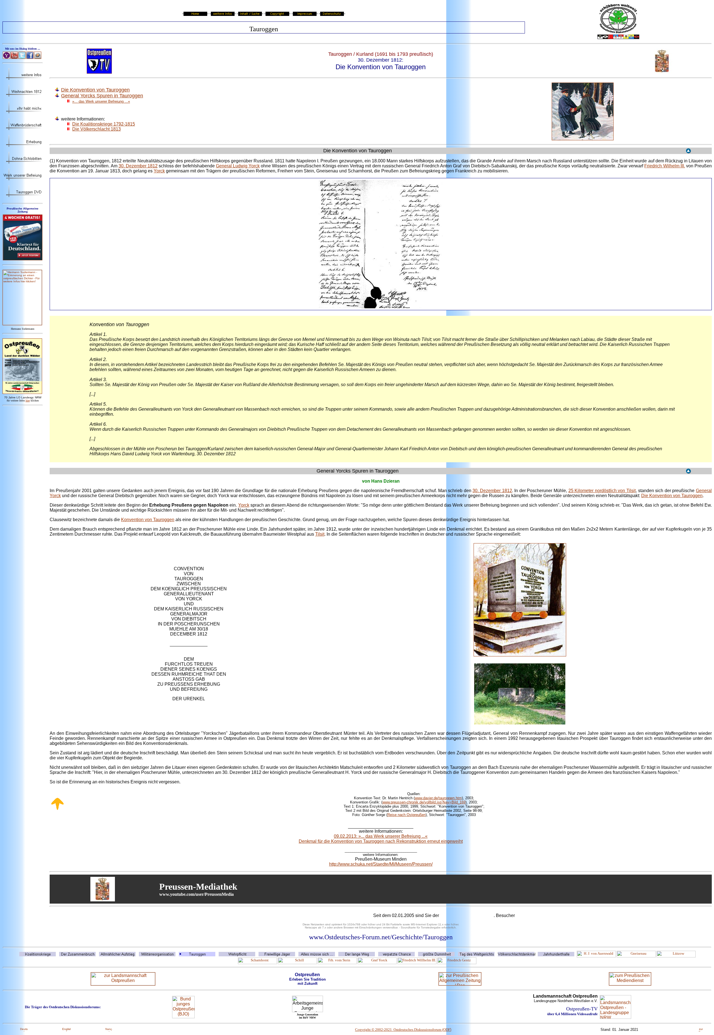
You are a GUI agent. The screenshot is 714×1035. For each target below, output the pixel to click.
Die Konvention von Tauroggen (95, 90)
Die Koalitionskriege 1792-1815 (103, 124)
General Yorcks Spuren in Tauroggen (102, 95)
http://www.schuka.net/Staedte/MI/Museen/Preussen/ (381, 864)
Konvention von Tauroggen (147, 519)
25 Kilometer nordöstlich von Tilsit (602, 490)
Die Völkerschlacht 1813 (96, 129)
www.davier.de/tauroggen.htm (438, 798)
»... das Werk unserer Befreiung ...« (101, 101)
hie (28, 400)
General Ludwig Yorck (238, 165)
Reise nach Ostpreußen (406, 815)
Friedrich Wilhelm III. (664, 165)
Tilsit (319, 534)
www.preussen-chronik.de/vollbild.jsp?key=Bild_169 (423, 802)
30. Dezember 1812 (138, 165)
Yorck (159, 171)
